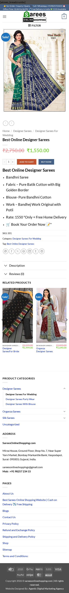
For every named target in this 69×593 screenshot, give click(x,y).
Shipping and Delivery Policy (19, 536)
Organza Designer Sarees (44, 350)
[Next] (66, 327)
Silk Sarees (9, 417)
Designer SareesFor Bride (11, 350)
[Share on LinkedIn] (29, 251)
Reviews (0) (16, 274)
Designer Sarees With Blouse (21, 404)
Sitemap (7, 549)
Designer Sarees (22, 130)
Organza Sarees (11, 411)
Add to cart (27, 162)
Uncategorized (11, 424)
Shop (5, 543)
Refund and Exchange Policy (19, 530)
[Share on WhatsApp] (5, 251)
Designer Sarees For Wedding (27, 238)
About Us (8, 493)
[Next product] (5, 123)
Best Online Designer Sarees (20, 243)
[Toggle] (6, 266)
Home (6, 130)
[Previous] (3, 327)
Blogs (6, 510)
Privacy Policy (11, 523)
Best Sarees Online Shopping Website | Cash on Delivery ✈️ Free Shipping (30, 502)
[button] (5, 16)
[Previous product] (11, 123)
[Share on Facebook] (11, 251)
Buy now (46, 162)
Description (17, 265)
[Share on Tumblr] (36, 251)
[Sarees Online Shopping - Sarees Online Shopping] (34, 16)
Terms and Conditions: (15, 556)
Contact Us (9, 517)
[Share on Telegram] (42, 251)
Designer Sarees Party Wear (20, 399)
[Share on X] (17, 251)
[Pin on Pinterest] (23, 251)
